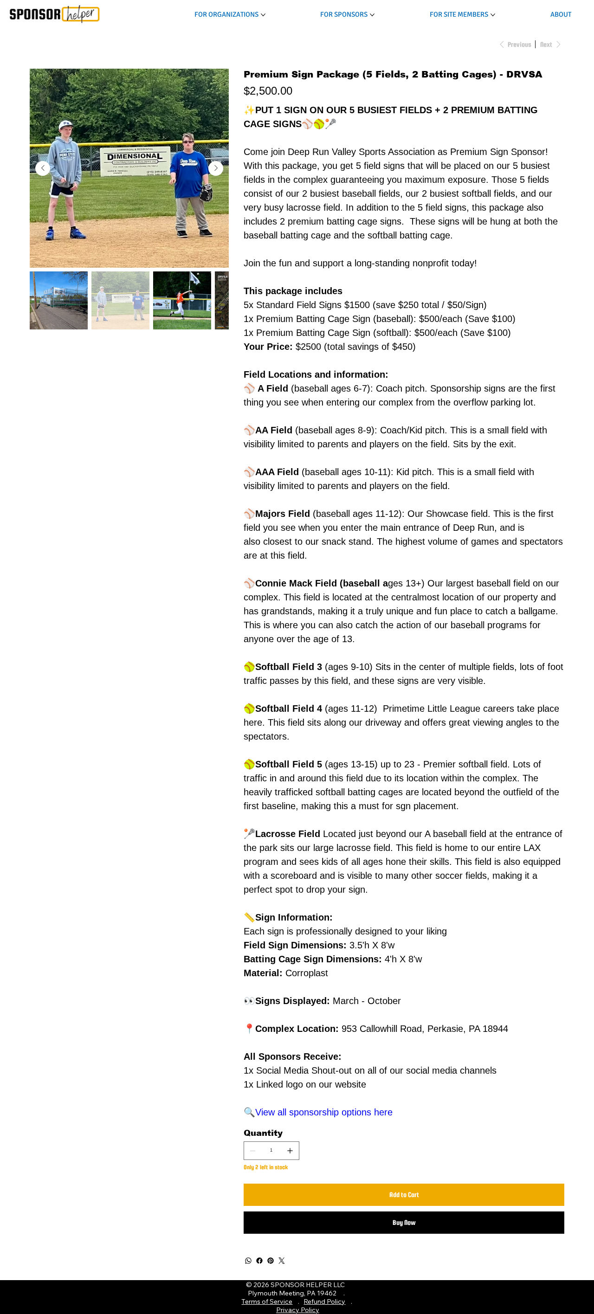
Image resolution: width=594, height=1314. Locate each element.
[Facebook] (259, 1260)
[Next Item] (215, 168)
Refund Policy (324, 1301)
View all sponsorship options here (324, 1112)
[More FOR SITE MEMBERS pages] (493, 15)
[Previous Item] (42, 168)
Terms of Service (266, 1301)
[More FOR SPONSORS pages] (372, 15)
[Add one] (290, 1150)
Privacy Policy (297, 1310)
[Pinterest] (270, 1260)
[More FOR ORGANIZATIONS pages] (263, 15)
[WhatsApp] (248, 1260)
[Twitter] (281, 1260)
